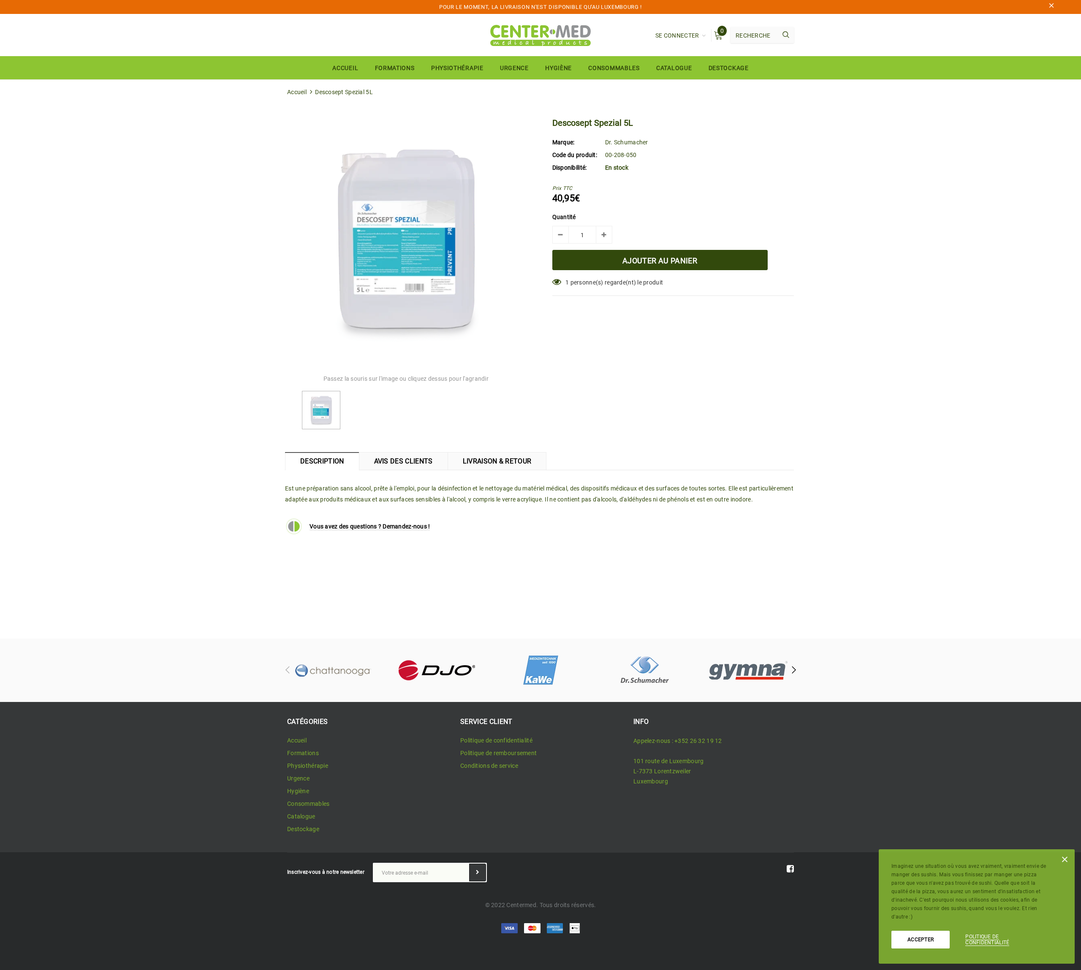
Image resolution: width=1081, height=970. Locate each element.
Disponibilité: (569, 167)
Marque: (563, 142)
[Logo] (540, 35)
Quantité (564, 217)
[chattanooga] (332, 670)
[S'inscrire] (477, 872)
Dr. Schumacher (626, 142)
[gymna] (748, 670)
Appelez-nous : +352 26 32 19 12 (677, 740)
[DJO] (436, 670)
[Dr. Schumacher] (644, 670)
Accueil (297, 92)
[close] (1051, 7)
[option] (406, 240)
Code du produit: (574, 155)
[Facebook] (790, 868)
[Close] (1064, 861)
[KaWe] (540, 670)
